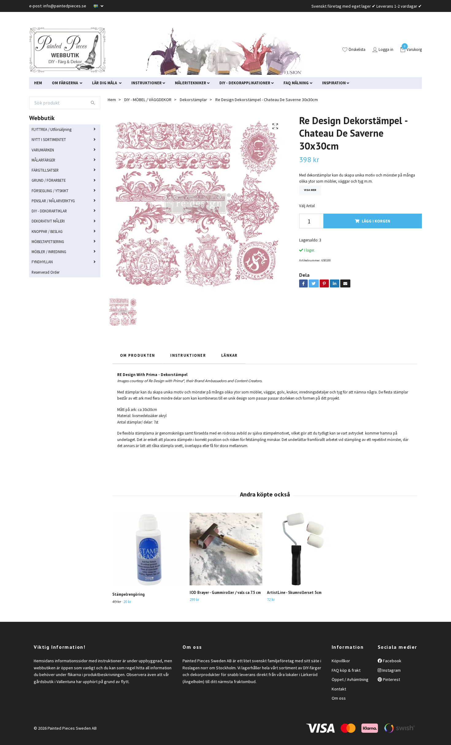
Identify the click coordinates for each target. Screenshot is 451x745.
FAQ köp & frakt (346, 670)
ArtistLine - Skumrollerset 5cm (294, 592)
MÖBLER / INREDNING (49, 251)
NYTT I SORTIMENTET (49, 139)
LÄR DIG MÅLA (105, 82)
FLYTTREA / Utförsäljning (51, 129)
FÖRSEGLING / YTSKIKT (50, 190)
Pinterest (391, 679)
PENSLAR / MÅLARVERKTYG (53, 200)
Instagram (391, 670)
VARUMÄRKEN (43, 149)
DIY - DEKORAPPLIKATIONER (244, 82)
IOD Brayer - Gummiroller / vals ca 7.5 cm (225, 592)
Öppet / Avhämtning (350, 679)
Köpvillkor (341, 660)
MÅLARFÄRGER (43, 160)
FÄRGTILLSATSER (45, 170)
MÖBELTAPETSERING (48, 241)
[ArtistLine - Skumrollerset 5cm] (303, 549)
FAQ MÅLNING (296, 82)
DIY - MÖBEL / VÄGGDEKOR (148, 99)
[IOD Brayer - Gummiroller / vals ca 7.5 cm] (226, 549)
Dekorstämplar (193, 99)
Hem (112, 99)
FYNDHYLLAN (42, 261)
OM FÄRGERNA (65, 82)
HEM (38, 82)
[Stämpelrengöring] (148, 550)
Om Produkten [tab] (137, 355)
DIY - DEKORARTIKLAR (49, 210)
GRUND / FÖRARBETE (49, 180)
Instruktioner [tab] (188, 355)
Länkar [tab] (229, 355)
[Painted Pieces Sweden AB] (67, 50)
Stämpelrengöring (128, 594)
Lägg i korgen (376, 221)
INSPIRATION (334, 82)
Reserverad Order (46, 272)
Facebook (391, 660)
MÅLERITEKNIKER (190, 82)
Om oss (339, 698)
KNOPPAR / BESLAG (47, 231)
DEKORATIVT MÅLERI (48, 221)
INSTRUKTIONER (146, 82)
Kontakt (339, 689)
